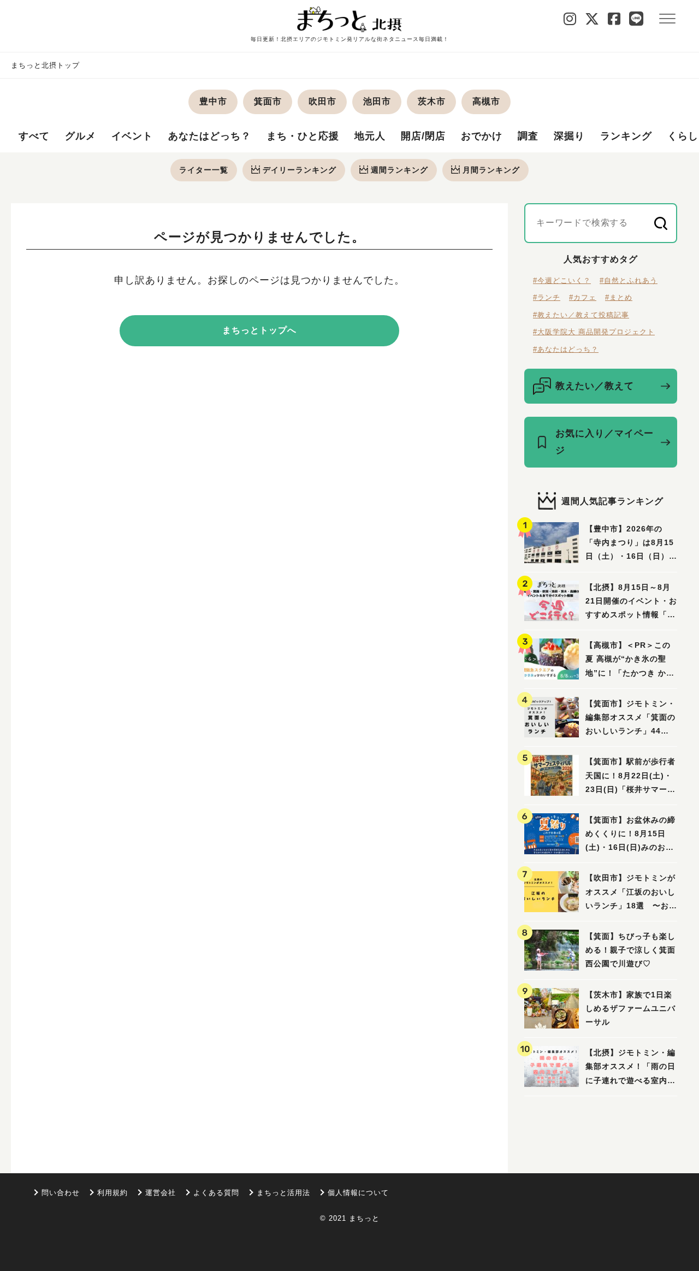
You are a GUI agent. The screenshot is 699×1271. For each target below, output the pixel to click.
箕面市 (268, 101)
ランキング (626, 136)
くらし (682, 136)
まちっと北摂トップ (45, 65)
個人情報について (358, 1193)
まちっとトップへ (259, 330)
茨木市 (432, 101)
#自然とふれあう (628, 280)
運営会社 (160, 1193)
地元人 (370, 136)
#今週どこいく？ (562, 280)
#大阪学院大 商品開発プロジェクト (594, 332)
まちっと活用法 (283, 1193)
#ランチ (546, 297)
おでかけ (481, 136)
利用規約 (112, 1193)
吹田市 (322, 101)
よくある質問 (216, 1193)
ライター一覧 (203, 169)
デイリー (299, 169)
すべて (34, 136)
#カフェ (582, 297)
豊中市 (213, 101)
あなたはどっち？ (209, 136)
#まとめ (618, 297)
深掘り (569, 136)
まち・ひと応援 (302, 136)
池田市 (377, 101)
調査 (528, 136)
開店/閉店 (423, 136)
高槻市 (486, 101)
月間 (491, 169)
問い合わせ (61, 1193)
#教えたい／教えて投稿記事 (581, 315)
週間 (399, 169)
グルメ (80, 136)
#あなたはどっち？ (566, 349)
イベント (132, 136)
